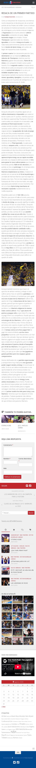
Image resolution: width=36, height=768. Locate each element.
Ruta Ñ (8, 735)
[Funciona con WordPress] (12, 757)
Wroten (20, 737)
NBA (13, 732)
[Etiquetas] (30, 530)
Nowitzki (19, 732)
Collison (26, 719)
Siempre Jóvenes (19, 735)
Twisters (5, 737)
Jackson (5, 726)
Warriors (15, 738)
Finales (22, 724)
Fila (18, 724)
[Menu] (33, 2)
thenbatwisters (9, 17)
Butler (9, 719)
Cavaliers (13, 719)
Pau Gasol (24, 732)
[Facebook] (30, 485)
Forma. (27, 724)
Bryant (31, 716)
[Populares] (14, 530)
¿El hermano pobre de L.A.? (20, 561)
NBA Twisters (24, 535)
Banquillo (8, 716)
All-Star (4, 716)
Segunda (13, 735)
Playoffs (4, 735)
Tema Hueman (28, 758)
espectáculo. (8, 724)
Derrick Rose (24, 721)
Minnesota (20, 729)
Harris (31, 724)
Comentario (8, 445)
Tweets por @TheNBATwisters (12, 521)
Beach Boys (15, 716)
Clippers (22, 719)
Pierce (28, 732)
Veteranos (10, 737)
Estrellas (14, 724)
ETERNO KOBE (6, 425)
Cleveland (18, 719)
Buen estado (4, 719)
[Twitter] (27, 485)
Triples (29, 735)
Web (5, 468)
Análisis (21, 546)
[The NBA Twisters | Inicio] (14, 2)
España (3, 724)
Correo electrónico (25, 460)
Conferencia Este (7, 721)
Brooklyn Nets (24, 716)
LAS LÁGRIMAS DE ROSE (19, 583)
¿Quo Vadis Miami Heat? (19, 550)
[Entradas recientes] (6, 530)
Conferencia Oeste (17, 721)
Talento (25, 735)
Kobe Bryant (15, 535)
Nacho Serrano (16, 568)
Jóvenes (17, 727)
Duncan (30, 721)
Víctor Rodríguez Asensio (11, 7)
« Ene (3, 707)
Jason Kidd (11, 727)
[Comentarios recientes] (22, 530)
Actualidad (14, 546)
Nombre (7, 459)
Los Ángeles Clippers (11, 729)
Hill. (3, 726)
